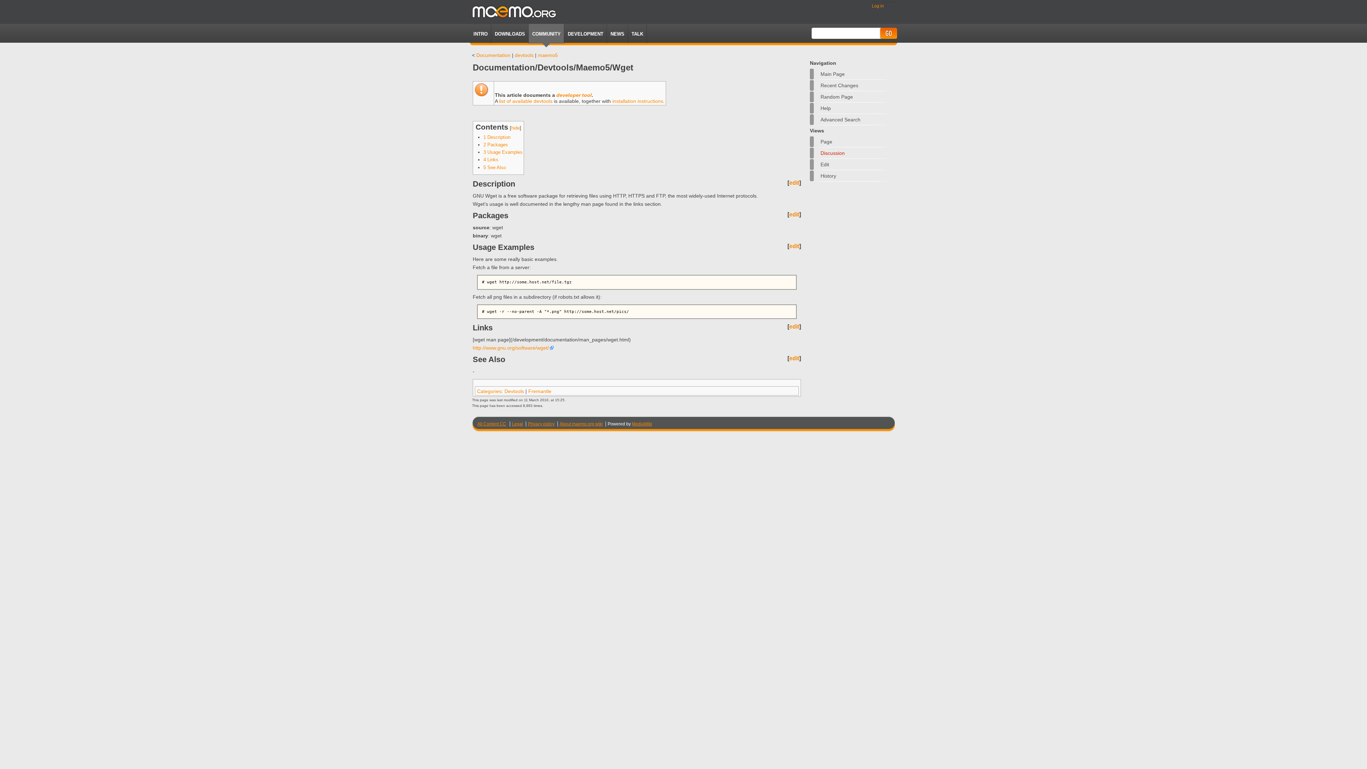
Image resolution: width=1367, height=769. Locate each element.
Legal (517, 424)
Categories (489, 391)
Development (585, 34)
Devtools (514, 391)
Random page (837, 97)
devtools (524, 55)
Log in (878, 6)
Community (546, 34)
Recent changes (839, 85)
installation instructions (637, 101)
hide (515, 128)
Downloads (510, 34)
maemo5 (548, 55)
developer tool (574, 95)
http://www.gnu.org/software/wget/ (511, 348)
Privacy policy (541, 424)
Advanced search (840, 119)
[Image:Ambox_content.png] (481, 95)
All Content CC (491, 424)
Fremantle (539, 391)
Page (826, 142)
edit (794, 183)
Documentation (493, 55)
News (617, 34)
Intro (480, 34)
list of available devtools (525, 101)
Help (826, 108)
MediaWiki (642, 424)
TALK (637, 34)
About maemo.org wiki (581, 424)
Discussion (833, 153)
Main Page (833, 74)
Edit (825, 164)
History (828, 176)
